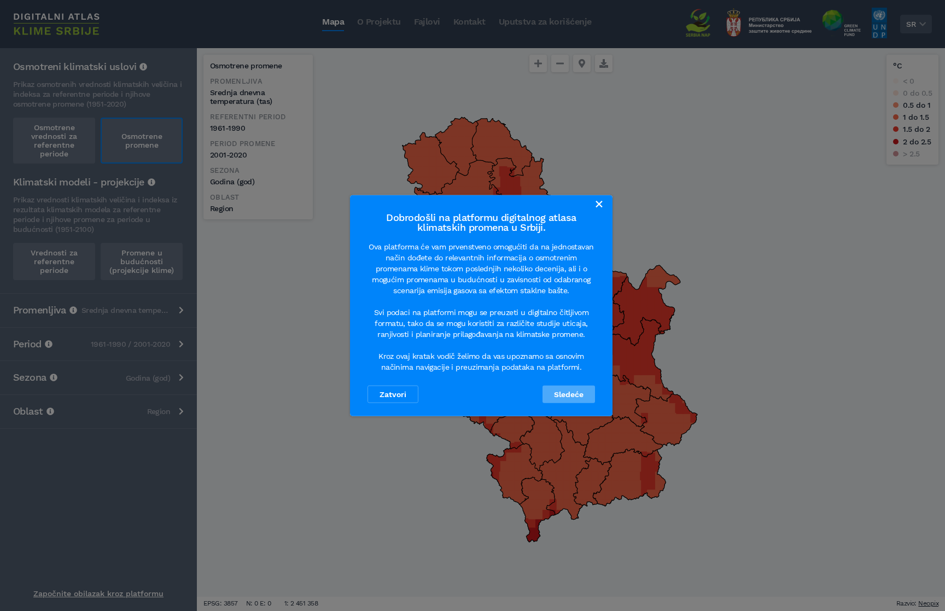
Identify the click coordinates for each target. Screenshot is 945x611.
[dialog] (481, 305)
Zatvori (393, 394)
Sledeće (569, 394)
